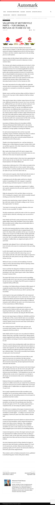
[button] (50, 11)
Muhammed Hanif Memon (18, 480)
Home (4, 11)
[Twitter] (15, 33)
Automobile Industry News (13, 11)
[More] (24, 33)
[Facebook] (12, 33)
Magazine (22, 11)
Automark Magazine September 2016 (30, 473)
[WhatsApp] (21, 33)
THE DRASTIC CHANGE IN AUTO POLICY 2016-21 (9, 473)
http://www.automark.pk (16, 482)
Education (28, 11)
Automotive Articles (37, 11)
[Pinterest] (18, 33)
